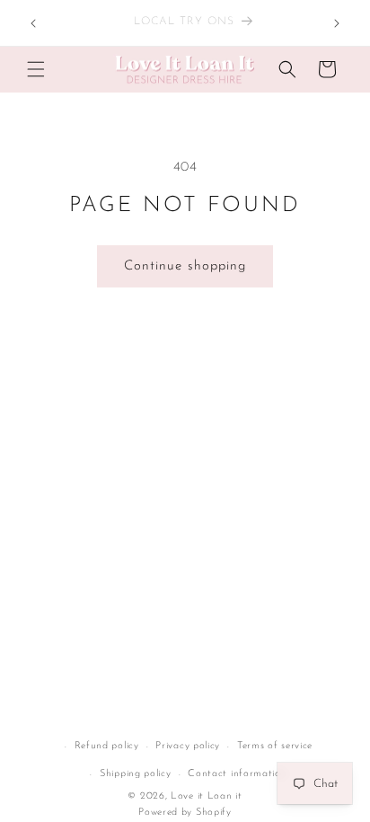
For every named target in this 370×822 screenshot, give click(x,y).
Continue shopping (185, 266)
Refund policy (107, 746)
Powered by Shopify (185, 813)
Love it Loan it (206, 796)
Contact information (237, 774)
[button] (36, 69)
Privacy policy (187, 746)
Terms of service (275, 746)
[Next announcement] (337, 23)
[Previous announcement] (33, 23)
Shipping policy (136, 774)
